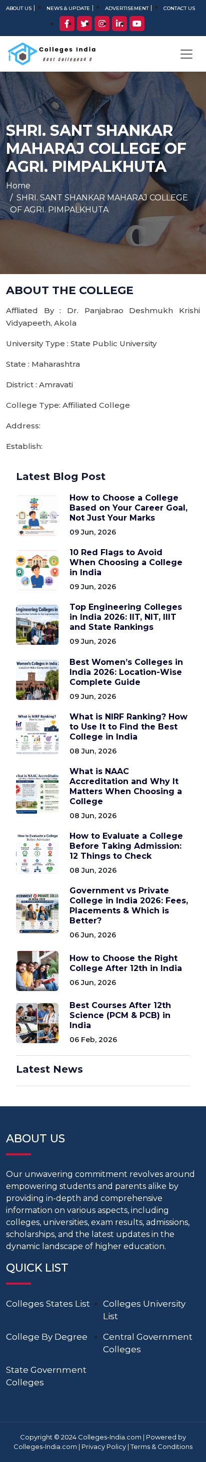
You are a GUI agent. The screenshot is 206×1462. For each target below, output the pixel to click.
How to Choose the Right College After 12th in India (126, 963)
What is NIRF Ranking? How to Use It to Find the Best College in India (129, 727)
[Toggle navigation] (186, 54)
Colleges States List (48, 1304)
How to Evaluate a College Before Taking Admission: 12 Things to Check (126, 846)
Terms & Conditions (161, 1446)
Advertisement (126, 8)
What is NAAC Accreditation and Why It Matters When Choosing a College (126, 786)
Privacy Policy (104, 1446)
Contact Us (179, 8)
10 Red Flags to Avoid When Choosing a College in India (126, 562)
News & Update (68, 8)
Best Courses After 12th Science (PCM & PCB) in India (120, 1015)
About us (19, 8)
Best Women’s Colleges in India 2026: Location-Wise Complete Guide (126, 672)
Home (18, 185)
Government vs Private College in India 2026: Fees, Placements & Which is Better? (129, 905)
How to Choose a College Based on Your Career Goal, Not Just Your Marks (129, 508)
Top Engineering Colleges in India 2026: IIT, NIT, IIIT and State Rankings (126, 617)
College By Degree (47, 1337)
